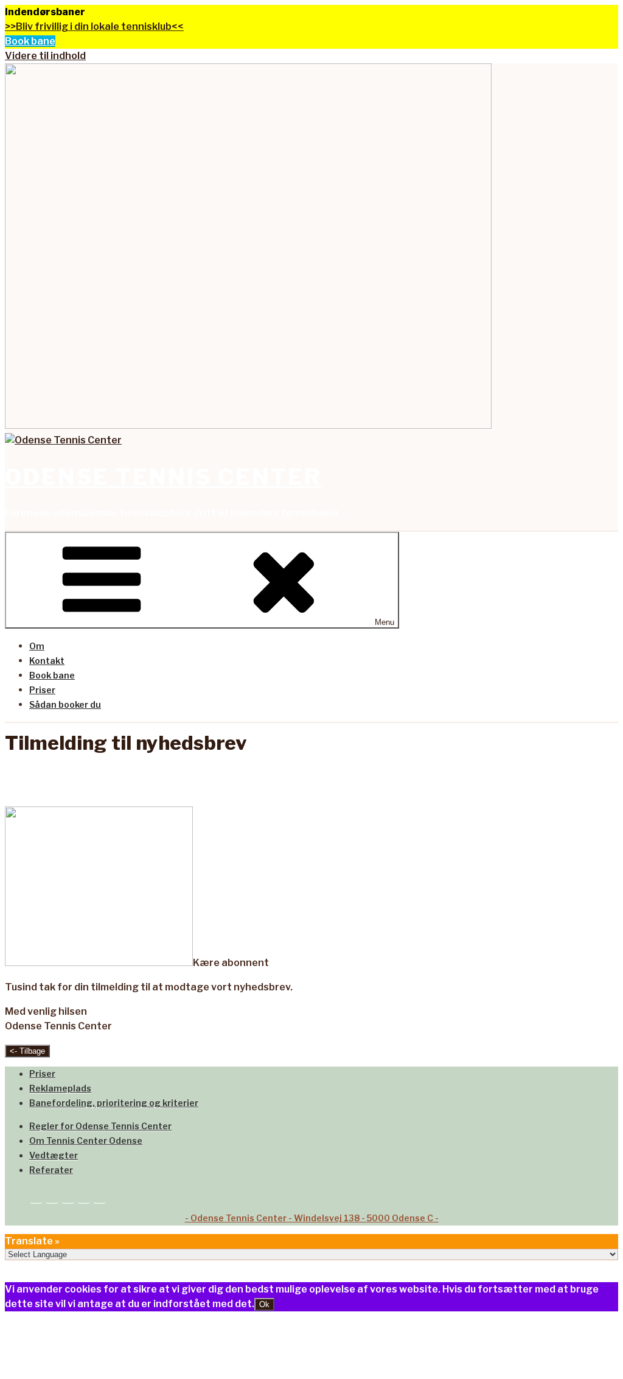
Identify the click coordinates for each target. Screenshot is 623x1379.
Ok (264, 1304)
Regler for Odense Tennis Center (100, 1126)
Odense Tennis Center (163, 477)
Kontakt (46, 660)
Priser (42, 690)
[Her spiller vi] (68, 1195)
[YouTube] (99, 1195)
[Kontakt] (52, 1195)
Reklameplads (60, 1088)
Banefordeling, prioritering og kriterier (113, 1103)
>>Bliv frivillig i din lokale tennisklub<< (94, 26)
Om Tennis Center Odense (85, 1140)
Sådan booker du (65, 704)
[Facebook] (83, 1195)
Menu (384, 622)
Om (36, 646)
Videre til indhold (45, 56)
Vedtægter (53, 1155)
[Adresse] (36, 1195)
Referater (51, 1170)
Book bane (30, 41)
